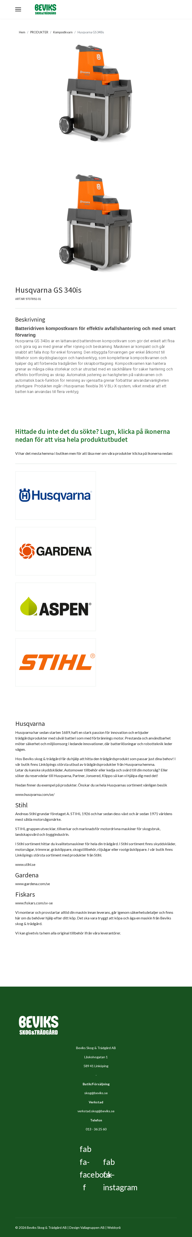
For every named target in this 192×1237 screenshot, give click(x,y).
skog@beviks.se (96, 1093)
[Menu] (18, 9)
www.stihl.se (25, 864)
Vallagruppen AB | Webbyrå (100, 1227)
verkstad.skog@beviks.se (96, 1111)
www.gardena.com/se (32, 883)
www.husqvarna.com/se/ (35, 794)
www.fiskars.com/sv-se (34, 903)
